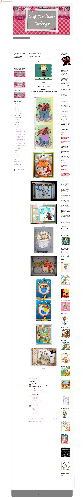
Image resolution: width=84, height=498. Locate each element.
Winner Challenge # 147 (20, 143)
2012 (16, 152)
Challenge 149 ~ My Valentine (19, 141)
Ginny (43, 226)
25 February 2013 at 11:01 (37, 400)
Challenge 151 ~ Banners (20, 133)
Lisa (44, 347)
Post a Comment (34, 413)
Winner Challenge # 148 (20, 139)
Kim (44, 203)
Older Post (55, 419)
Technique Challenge (17, 163)
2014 (16, 108)
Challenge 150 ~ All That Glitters (20, 137)
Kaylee (43, 323)
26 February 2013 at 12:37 (37, 411)
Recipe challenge (17, 161)
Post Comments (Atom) (38, 421)
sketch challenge (17, 166)
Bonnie (43, 180)
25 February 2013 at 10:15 (37, 390)
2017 (16, 103)
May (17, 124)
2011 (16, 154)
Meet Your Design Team (24, 38)
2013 (16, 110)
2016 (16, 105)
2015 (16, 106)
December (18, 112)
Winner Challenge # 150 (20, 131)
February (18, 129)
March (17, 128)
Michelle (43, 95)
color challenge (16, 164)
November (18, 113)
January (17, 150)
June (17, 122)
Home (15, 38)
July (17, 120)
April (17, 126)
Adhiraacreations (35, 397)
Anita (44, 255)
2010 (16, 156)
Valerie (43, 368)
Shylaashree (34, 394)
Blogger (48, 494)
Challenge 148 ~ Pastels (20, 145)
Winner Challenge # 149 (20, 134)
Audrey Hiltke (35, 404)
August (17, 119)
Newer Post (31, 419)
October (17, 115)
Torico (33, 383)
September (18, 117)
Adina (43, 151)
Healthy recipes (35, 398)
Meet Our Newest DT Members (20, 148)
